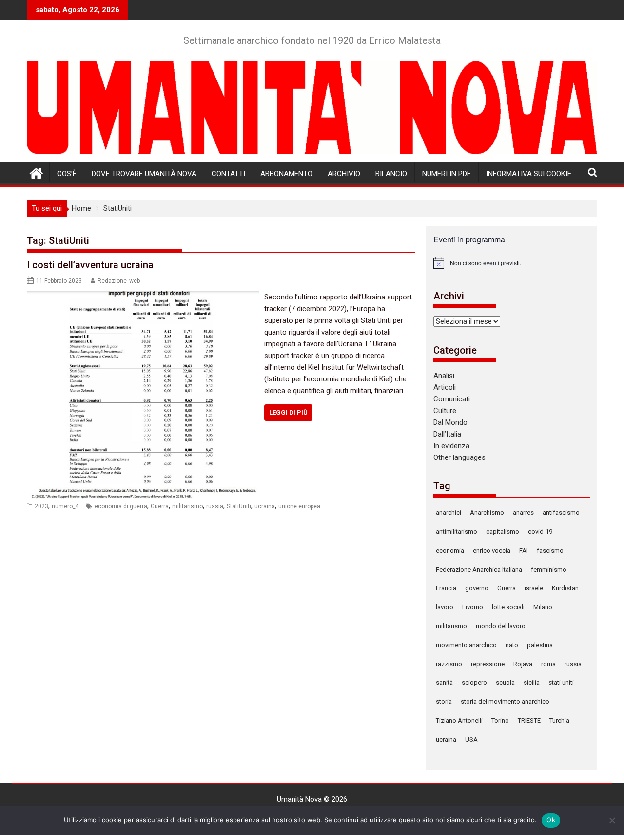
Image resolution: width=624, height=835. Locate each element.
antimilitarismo (456, 531)
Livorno (472, 607)
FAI (523, 550)
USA (471, 739)
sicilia (532, 682)
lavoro (444, 607)
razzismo (449, 664)
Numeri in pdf (446, 173)
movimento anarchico (466, 645)
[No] (612, 820)
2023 (41, 506)
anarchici (448, 512)
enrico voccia (491, 550)
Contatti (228, 173)
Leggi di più (288, 412)
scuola (505, 682)
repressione (488, 664)
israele (534, 588)
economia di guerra (121, 506)
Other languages (459, 457)
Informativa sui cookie (528, 173)
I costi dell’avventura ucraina (90, 265)
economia (450, 550)
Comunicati (451, 399)
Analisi (443, 375)
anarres (523, 512)
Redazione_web (119, 281)
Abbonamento (286, 173)
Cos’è (67, 173)
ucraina (264, 506)
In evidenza (451, 445)
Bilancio (391, 173)
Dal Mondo (450, 422)
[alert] (511, 263)
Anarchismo (487, 512)
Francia (446, 588)
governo (476, 588)
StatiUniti (239, 506)
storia (444, 701)
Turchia (559, 720)
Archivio (344, 173)
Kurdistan (565, 588)
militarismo (187, 506)
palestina (540, 645)
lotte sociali (508, 607)
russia (214, 506)
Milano (542, 607)
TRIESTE (529, 720)
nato (512, 645)
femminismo (548, 569)
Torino (500, 720)
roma (548, 664)
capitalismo (502, 531)
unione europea (299, 506)
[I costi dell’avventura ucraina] (143, 297)
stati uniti (561, 682)
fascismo (550, 550)
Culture (444, 410)
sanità (444, 682)
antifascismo (561, 512)
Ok (550, 820)
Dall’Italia (447, 434)
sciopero (474, 682)
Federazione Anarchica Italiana (479, 569)
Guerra (160, 506)
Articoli (444, 387)
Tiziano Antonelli (459, 720)
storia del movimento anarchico (505, 701)
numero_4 (65, 506)
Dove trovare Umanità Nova (144, 173)
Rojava (522, 664)
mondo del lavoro (501, 626)
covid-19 (540, 531)
